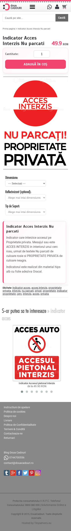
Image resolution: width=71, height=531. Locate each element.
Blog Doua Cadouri (15, 452)
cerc (19, 293)
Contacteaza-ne (13, 433)
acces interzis (39, 287)
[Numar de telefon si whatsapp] (49, 7)
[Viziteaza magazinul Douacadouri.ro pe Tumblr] (6, 473)
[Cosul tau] (64, 7)
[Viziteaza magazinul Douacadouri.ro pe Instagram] (38, 473)
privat (38, 290)
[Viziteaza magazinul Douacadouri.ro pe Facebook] (19, 473)
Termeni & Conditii (14, 429)
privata (45, 293)
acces (36, 293)
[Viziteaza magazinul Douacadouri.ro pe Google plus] (13, 473)
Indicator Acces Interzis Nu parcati (34, 29)
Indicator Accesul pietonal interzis (37, 383)
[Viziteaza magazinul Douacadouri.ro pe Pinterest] (31, 473)
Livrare (8, 420)
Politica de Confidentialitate (20, 424)
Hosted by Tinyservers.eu (36, 523)
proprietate (49, 290)
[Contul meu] (57, 7)
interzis (16, 290)
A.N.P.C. (45, 500)
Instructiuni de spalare (17, 407)
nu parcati (28, 290)
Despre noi (10, 416)
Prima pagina (9, 29)
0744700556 (16, 457)
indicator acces (21, 287)
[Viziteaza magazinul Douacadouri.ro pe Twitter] (25, 473)
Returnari (9, 437)
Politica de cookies (14, 411)
